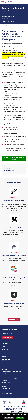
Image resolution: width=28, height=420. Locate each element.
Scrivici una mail (7, 337)
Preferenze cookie (9, 417)
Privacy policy (5, 343)
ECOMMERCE (7, 168)
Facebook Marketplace (8, 52)
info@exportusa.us (6, 382)
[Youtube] (6, 360)
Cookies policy (5, 349)
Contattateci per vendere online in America (14, 158)
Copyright (4, 346)
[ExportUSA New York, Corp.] (6, 2)
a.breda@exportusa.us (7, 393)
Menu (26, 2)
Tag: (5, 166)
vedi (14, 199)
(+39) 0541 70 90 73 (6, 380)
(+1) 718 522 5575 (8, 373)
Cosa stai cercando (18, 2)
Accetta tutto (20, 417)
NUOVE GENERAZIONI (9, 170)
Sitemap (4, 356)
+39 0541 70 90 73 (22, 2)
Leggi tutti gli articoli (14, 319)
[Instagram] (3, 360)
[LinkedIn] (9, 360)
